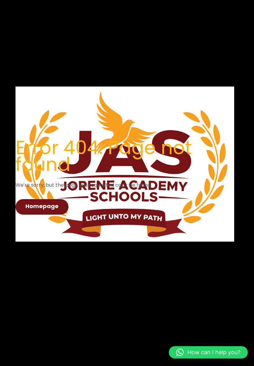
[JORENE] (124, 102)
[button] (208, 352)
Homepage (42, 206)
